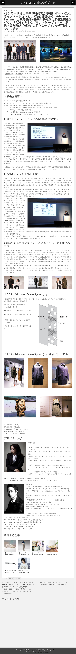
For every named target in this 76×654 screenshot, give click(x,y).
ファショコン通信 (11, 31)
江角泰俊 (17, 578)
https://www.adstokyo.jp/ (13, 73)
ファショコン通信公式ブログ (38, 2)
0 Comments (31, 31)
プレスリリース (8, 10)
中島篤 (11, 578)
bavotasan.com (45, 652)
